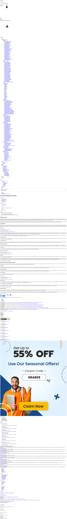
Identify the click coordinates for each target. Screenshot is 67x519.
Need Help (1, 491)
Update (1, 517)
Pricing (3, 469)
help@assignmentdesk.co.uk (11, 492)
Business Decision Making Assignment (8, 101)
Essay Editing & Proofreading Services (8, 148)
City (0, 485)
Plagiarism (3, 468)
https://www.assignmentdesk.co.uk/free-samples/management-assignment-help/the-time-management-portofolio (29, 302)
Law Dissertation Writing (11, 231)
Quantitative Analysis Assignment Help (8, 110)
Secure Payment (2, 497)
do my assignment (35, 309)
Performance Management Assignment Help (9, 112)
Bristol (2, 489)
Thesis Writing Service (4, 475)
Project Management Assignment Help (8, 109)
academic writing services (13, 308)
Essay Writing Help (4, 476)
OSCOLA (3, 300)
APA (2, 298)
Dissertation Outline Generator (5, 432)
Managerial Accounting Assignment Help (9, 113)
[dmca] (8, 319)
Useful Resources (2, 480)
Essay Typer (3, 441)
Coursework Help (4, 478)
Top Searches (1, 473)
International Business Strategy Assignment (9, 111)
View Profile (4, 324)
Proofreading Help (4, 477)
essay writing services (47, 308)
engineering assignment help (42, 292)
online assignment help (29, 308)
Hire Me (7, 324)
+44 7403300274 (2, 492)
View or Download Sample (3, 448)
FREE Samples (3, 482)
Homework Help (3, 479)
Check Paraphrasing (4, 426)
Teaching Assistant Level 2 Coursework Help (9, 145)
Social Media (1, 496)
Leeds (2, 490)
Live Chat (3, 472)
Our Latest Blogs (3, 481)
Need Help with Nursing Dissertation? (8, 128)
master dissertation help (8, 309)
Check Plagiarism (4, 429)
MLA (2, 299)
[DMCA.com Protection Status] (3, 502)
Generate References (4, 435)
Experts (2, 483)
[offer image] (33, 415)
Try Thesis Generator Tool (5, 444)
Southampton (3, 486)
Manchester (3, 487)
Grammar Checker (4, 438)
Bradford (3, 488)
